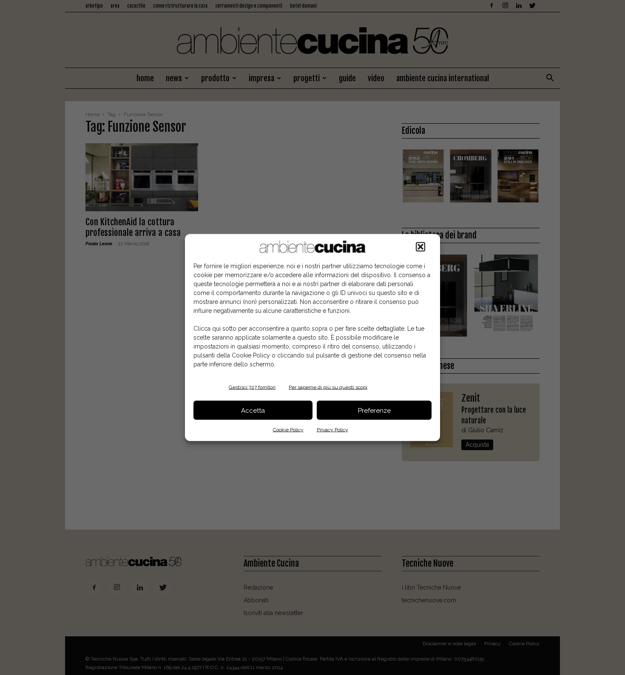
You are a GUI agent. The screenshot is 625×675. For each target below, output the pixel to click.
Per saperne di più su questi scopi (328, 387)
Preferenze (374, 410)
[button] (420, 247)
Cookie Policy (288, 430)
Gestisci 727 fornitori (252, 387)
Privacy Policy (332, 430)
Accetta (253, 410)
